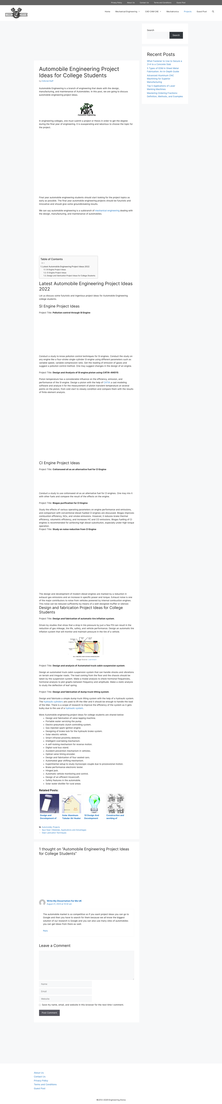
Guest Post (181, 3)
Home (107, 11)
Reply (45, 931)
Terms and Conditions (162, 3)
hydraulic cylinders (53, 701)
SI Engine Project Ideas (56, 270)
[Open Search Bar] (213, 11)
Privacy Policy (116, 3)
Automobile (47, 827)
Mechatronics (172, 11)
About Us (131, 3)
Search (150, 30)
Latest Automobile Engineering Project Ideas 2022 (65, 266)
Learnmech (92, 659)
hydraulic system (74, 708)
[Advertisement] (86, 42)
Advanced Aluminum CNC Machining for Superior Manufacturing (160, 78)
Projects (188, 11)
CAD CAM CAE (152, 11)
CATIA (107, 382)
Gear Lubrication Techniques (54, 833)
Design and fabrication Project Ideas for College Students (71, 276)
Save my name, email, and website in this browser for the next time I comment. (83, 1004)
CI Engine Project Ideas (56, 273)
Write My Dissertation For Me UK (64, 901)
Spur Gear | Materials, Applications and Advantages (64, 830)
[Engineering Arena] (16, 13)
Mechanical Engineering (126, 11)
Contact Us (144, 3)
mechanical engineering (107, 210)
